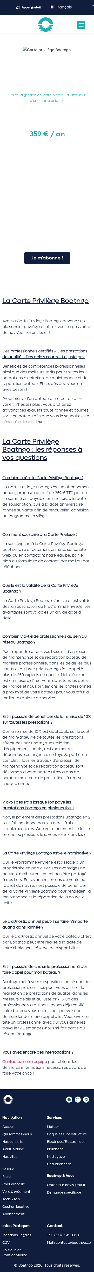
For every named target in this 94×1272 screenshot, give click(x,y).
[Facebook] (69, 1100)
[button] (81, 25)
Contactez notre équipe (24, 1061)
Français (63, 7)
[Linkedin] (86, 1100)
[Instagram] (78, 1100)
